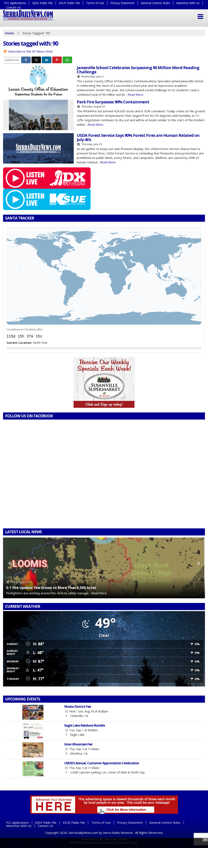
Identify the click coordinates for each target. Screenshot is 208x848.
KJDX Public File (42, 3)
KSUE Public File (69, 3)
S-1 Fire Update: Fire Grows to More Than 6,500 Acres (51, 587)
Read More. (136, 94)
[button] (200, 16)
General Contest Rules (155, 3)
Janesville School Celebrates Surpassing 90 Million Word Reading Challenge (138, 70)
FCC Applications (15, 3)
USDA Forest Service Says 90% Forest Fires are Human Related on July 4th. (138, 137)
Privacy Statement (122, 3)
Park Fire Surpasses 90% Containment (113, 102)
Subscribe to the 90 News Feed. (30, 51)
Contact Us (13, 7)
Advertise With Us (187, 3)
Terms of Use (95, 3)
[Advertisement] (104, 382)
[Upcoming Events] (33, 712)
